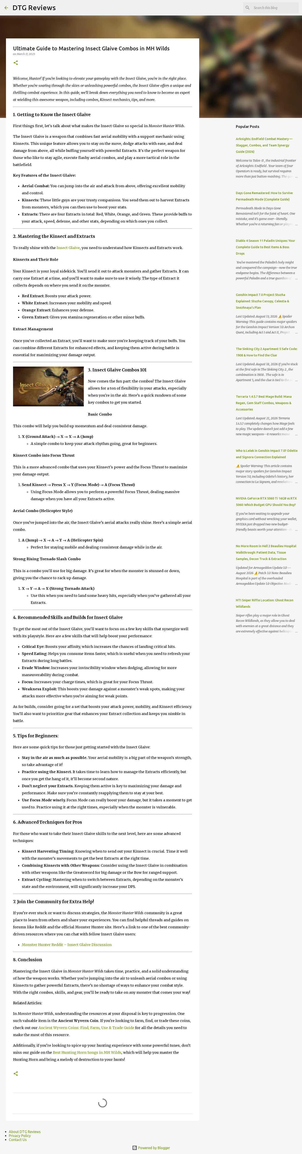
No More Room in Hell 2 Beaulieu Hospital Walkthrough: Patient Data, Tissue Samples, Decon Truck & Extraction (266, 552)
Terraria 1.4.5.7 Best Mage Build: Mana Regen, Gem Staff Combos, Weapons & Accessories (264, 403)
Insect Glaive (68, 248)
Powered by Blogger (153, 1148)
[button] (15, 63)
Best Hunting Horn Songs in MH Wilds (87, 1052)
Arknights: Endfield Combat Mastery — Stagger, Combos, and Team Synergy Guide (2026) (264, 145)
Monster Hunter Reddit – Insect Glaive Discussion (67, 944)
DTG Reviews (34, 7)
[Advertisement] (222, 191)
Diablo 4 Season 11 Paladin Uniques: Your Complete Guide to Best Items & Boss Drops (265, 247)
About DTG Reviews (25, 1132)
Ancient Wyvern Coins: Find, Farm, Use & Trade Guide (86, 1027)
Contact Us (18, 1140)
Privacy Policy (20, 1136)
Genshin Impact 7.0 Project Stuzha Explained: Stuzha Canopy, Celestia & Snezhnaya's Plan (262, 301)
